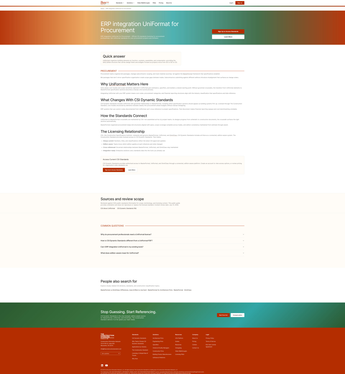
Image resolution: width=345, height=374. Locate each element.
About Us (169, 3)
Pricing (161, 3)
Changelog (178, 348)
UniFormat (106, 60)
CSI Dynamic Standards (139, 338)
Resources (178, 344)
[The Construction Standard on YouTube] (106, 365)
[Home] (105, 3)
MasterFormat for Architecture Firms (160, 290)
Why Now (135, 358)
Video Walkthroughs (143, 3)
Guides (177, 341)
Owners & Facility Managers (161, 348)
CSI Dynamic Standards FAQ (126, 208)
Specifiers (156, 344)
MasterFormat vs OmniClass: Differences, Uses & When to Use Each (124, 290)
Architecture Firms (158, 338)
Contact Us (195, 348)
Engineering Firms (158, 341)
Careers (194, 344)
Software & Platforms (159, 357)
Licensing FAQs (179, 354)
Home (102, 8)
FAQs (154, 3)
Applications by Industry (139, 347)
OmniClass (173, 135)
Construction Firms (158, 351)
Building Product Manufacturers (162, 354)
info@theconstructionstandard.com (111, 349)
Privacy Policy (210, 338)
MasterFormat (187, 74)
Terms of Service (211, 341)
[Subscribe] (119, 353)
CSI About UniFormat (108, 208)
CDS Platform (179, 338)
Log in (231, 3)
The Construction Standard (140, 350)
